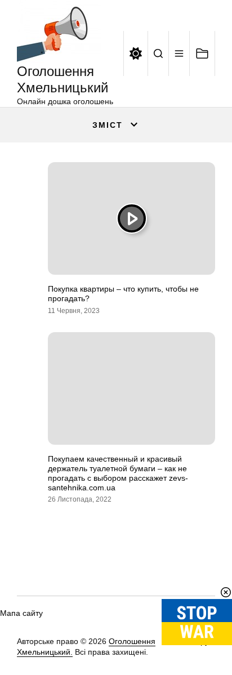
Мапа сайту (21, 613)
